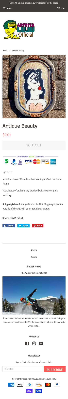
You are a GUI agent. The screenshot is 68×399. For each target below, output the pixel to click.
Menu (9, 8)
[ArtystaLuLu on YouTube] (41, 344)
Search (34, 257)
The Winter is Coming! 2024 (34, 273)
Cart (63, 8)
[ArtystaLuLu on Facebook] (27, 344)
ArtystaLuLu (33, 379)
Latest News (34, 266)
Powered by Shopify (47, 379)
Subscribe (55, 370)
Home (4, 51)
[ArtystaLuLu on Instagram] (34, 344)
